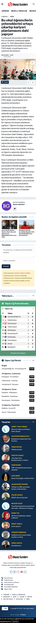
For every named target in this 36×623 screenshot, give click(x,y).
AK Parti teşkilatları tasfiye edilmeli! (21, 517)
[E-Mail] (14, 209)
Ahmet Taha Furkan (19, 426)
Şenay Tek (15, 513)
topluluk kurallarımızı (20, 273)
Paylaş (6, 82)
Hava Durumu (8, 578)
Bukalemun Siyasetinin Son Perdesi (21, 440)
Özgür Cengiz (17, 495)
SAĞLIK (22, 597)
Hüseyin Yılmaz (17, 455)
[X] (14, 572)
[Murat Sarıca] (6, 525)
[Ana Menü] (2, 4)
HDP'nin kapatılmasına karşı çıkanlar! (21, 469)
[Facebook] (10, 572)
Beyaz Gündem (18, 204)
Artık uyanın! (15, 526)
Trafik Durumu (8, 580)
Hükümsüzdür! (16, 449)
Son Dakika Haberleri (11, 587)
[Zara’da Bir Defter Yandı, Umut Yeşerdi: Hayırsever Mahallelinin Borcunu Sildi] (9, 224)
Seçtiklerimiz (16, 546)
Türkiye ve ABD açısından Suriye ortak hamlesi (20, 488)
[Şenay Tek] (6, 515)
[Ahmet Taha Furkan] (6, 429)
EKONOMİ (6, 597)
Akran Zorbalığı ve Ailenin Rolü (22, 478)
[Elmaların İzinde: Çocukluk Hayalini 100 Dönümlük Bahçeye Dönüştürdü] (26, 224)
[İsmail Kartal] (6, 544)
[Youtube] (21, 572)
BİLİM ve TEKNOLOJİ (19, 11)
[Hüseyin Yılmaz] (6, 458)
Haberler (4, 16)
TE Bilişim (23, 614)
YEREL (28, 599)
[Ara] (34, 4)
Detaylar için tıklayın (18, 353)
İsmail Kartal (16, 543)
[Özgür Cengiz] (6, 496)
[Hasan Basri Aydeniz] (6, 487)
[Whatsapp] (25, 572)
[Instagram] (18, 572)
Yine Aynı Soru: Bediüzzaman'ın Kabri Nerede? (19, 459)
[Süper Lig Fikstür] (33, 360)
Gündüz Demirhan (18, 532)
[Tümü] (33, 296)
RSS (5, 608)
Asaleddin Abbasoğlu (20, 436)
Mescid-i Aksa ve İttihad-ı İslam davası (20, 430)
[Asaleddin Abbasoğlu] (6, 439)
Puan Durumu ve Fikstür (11, 582)
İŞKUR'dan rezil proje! (19, 497)
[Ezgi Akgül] (6, 477)
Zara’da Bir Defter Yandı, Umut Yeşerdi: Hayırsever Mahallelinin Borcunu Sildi (9, 234)
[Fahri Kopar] (6, 467)
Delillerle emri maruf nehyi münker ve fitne (21, 536)
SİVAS (12, 16)
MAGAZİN (19, 599)
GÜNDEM (5, 11)
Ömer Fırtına (16, 447)
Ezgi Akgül (15, 476)
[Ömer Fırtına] (6, 448)
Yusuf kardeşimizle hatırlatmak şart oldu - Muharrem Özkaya (22, 507)
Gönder (6, 266)
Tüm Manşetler (9, 584)
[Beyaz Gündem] (6, 206)
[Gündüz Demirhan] (6, 535)
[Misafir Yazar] (6, 506)
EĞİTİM (29, 597)
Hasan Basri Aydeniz (19, 484)
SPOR (14, 597)
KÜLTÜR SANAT (8, 599)
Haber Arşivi (8, 589)
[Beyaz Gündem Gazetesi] (18, 4)
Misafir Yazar (16, 503)
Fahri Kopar (16, 465)
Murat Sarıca (16, 524)
